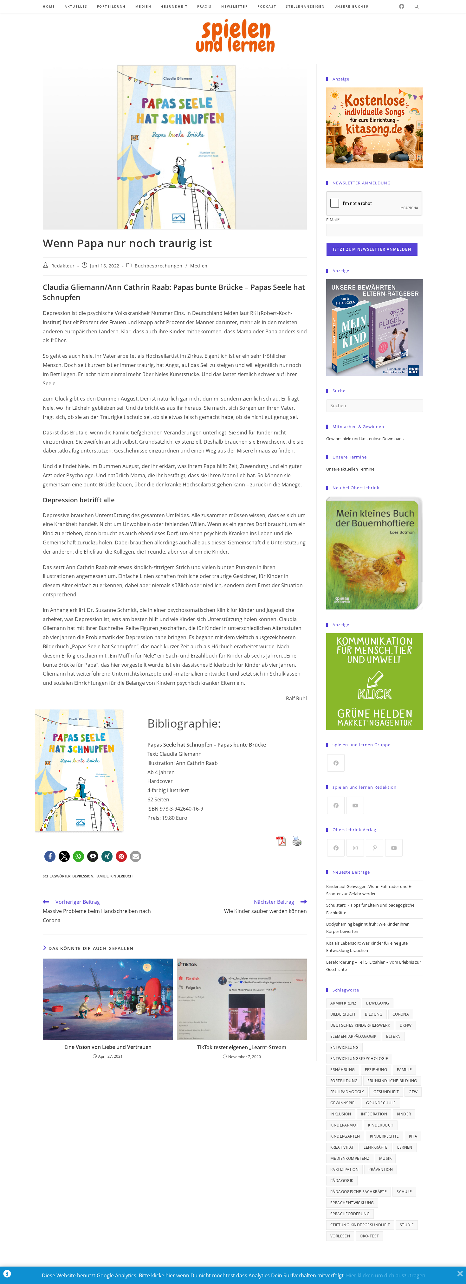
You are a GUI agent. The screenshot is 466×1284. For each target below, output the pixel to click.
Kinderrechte (384, 1136)
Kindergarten (345, 1136)
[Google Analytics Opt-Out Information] (7, 1275)
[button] (49, 856)
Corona (400, 1014)
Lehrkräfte (375, 1147)
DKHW (406, 1025)
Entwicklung (344, 1047)
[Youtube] (355, 805)
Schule (404, 1191)
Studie (407, 1225)
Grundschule (381, 1103)
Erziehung (376, 1069)
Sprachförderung (350, 1214)
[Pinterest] (374, 848)
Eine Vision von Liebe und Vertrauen (108, 1046)
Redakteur (63, 266)
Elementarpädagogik (353, 1036)
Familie (101, 876)
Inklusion (340, 1114)
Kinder (404, 1114)
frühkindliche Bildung (392, 1080)
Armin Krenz (343, 1003)
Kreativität (342, 1147)
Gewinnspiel (343, 1103)
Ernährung (342, 1069)
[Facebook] (402, 6)
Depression (83, 876)
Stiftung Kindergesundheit (360, 1225)
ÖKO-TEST (369, 1236)
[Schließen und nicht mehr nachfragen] (460, 1275)
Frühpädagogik (347, 1092)
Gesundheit (386, 1092)
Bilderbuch (342, 1014)
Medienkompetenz (349, 1158)
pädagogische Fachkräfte (358, 1191)
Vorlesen (340, 1236)
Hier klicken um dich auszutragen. (386, 1275)
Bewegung (377, 1003)
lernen (404, 1147)
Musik (385, 1158)
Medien (199, 266)
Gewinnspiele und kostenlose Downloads (365, 438)
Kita (413, 1136)
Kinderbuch (121, 876)
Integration (374, 1114)
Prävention (380, 1169)
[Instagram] (355, 848)
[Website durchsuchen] (416, 6)
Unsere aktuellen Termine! (350, 469)
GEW (413, 1092)
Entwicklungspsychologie (359, 1058)
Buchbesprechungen (158, 266)
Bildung (374, 1014)
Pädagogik (341, 1180)
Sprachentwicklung (352, 1202)
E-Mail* (333, 219)
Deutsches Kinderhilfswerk (360, 1025)
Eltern (393, 1036)
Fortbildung (344, 1080)
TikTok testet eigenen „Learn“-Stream (241, 1047)
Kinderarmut (344, 1125)
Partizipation (344, 1169)
